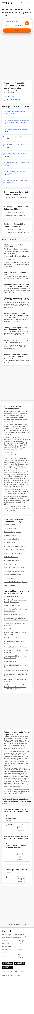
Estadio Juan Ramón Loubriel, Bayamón (16, 670)
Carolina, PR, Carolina (10, 629)
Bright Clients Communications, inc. (15, 546)
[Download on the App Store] (19, 963)
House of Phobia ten (10, 525)
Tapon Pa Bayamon (10, 578)
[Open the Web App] (7, 967)
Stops (19, 952)
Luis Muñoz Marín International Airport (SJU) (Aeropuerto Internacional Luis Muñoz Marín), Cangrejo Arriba (15, 687)
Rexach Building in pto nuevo (12, 532)
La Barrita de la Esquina (11, 539)
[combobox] (17, 22)
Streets (20, 949)
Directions (21, 957)
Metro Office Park (9, 585)
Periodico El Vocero (10, 528)
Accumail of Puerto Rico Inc (12, 560)
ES (4, 956)
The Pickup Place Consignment (13, 571)
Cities (19, 955)
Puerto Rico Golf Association (13, 575)
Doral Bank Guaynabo (10, 535)
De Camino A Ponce (10, 542)
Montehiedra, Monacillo (11, 596)
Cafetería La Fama (9, 564)
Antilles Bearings (9, 550)
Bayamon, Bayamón (10, 661)
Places (20, 946)
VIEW (24, 197)
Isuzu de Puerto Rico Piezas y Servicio (15, 582)
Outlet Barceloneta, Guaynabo (13, 638)
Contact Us (23, 971)
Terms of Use (5, 971)
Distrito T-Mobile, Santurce (12, 605)
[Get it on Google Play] (7, 963)
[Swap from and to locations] (27, 23)
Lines (19, 943)
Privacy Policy (14, 971)
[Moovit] (7, 3)
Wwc (22, 567)
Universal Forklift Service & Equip (14, 553)
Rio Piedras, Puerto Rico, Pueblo (13, 614)
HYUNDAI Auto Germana (11, 557)
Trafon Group (20, 550)
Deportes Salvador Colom (11, 567)
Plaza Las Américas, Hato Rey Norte (15, 647)
